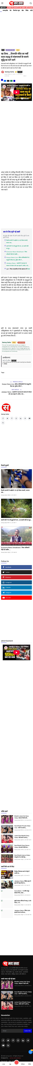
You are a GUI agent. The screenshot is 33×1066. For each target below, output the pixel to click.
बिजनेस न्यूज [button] (16, 10)
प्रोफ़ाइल (5, 363)
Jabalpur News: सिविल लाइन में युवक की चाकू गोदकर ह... (22, 882)
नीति (10, 1061)
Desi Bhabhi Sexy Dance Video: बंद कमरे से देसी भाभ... (21, 846)
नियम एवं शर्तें (4, 1061)
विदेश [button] (27, 10)
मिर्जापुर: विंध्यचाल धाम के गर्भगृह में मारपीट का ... (21, 872)
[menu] (2, 3)
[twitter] (8, 1040)
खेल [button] (23, 10)
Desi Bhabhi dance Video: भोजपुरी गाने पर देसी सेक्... (22, 856)
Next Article (15, 389)
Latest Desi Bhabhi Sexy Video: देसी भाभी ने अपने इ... (21, 836)
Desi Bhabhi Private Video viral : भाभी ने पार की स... (22, 826)
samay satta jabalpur (15, 1058)
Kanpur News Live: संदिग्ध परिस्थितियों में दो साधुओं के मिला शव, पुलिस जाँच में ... (16, 385)
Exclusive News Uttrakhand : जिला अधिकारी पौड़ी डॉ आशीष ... (15, 548)
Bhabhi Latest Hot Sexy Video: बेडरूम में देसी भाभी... (21, 817)
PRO (18, 50)
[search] (30, 3)
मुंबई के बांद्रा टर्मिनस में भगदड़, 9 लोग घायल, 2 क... (22, 901)
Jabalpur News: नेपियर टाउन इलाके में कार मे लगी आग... (22, 911)
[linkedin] (23, 1040)
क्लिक (28, 269)
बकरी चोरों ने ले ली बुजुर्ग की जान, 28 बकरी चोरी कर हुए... (16, 520)
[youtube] (3, 1045)
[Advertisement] (16, 30)
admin (19, 72)
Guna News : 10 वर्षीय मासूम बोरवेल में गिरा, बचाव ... (21, 891)
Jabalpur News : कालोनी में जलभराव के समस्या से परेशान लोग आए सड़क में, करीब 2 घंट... (16, 393)
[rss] (8, 1045)
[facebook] (3, 1040)
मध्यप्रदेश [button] (5, 10)
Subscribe (28, 1031)
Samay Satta (5, 414)
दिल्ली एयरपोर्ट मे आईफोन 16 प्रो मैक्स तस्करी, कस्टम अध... (15, 491)
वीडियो (29, 1064)
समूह (10, 1064)
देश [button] (10, 10)
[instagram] (18, 1040)
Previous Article (18, 382)
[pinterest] (13, 1040)
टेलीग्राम (23, 1064)
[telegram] (28, 1040)
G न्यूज (3, 1064)
